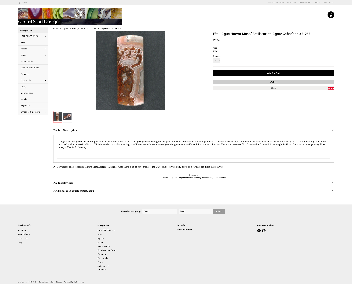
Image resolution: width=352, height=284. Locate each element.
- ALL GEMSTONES (29, 36)
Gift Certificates (304, 2)
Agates (24, 48)
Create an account (327, 2)
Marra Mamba (27, 61)
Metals (24, 99)
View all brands (184, 229)
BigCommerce (78, 282)
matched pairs (27, 93)
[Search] (19, 2)
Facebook (259, 230)
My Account (291, 2)
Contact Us (23, 238)
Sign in (316, 2)
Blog (20, 242)
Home (55, 28)
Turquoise (25, 74)
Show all (101, 269)
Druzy (23, 86)
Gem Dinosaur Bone (30, 67)
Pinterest (264, 230)
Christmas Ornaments (30, 112)
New (23, 42)
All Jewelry (25, 105)
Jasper (23, 55)
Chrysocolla (26, 80)
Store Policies (24, 234)
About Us (22, 230)
